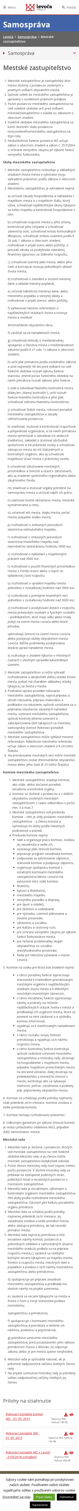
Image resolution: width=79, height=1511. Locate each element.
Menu (12, 7)
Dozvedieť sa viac (17, 1497)
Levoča (39, 7)
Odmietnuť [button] (66, 1497)
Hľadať (71, 7)
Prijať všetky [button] (44, 1497)
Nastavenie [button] (40, 1505)
